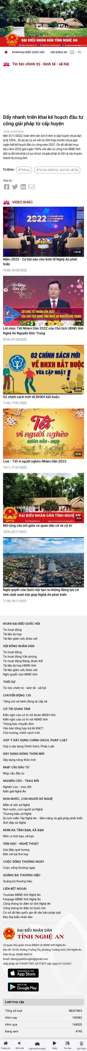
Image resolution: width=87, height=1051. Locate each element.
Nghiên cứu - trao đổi (17, 787)
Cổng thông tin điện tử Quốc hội (24, 908)
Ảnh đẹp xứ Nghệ (14, 823)
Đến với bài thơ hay (15, 854)
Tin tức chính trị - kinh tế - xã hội (40, 64)
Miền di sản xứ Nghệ (16, 805)
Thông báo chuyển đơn (18, 724)
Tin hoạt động (12, 630)
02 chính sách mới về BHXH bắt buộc (31, 397)
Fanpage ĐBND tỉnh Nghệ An (22, 899)
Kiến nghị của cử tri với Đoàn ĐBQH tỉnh (29, 715)
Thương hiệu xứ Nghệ (17, 814)
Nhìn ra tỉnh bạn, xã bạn (18, 836)
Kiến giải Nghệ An (14, 791)
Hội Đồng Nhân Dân (64, 52)
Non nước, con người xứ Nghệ (23, 809)
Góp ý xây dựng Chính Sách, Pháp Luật (28, 746)
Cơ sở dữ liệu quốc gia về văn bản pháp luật (32, 912)
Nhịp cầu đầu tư (13, 773)
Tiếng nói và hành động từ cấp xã (25, 701)
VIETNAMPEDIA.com (74, 996)
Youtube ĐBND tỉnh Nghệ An (22, 895)
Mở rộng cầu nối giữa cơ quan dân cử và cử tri (37, 525)
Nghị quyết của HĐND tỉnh (20, 674)
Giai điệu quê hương (16, 850)
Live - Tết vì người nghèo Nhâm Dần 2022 (34, 461)
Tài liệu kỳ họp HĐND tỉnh (19, 665)
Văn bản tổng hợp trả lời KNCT (23, 728)
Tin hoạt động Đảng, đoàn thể (23, 661)
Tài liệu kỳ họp (12, 634)
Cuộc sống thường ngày (19, 868)
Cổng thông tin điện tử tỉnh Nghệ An (27, 904)
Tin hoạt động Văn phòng (20, 656)
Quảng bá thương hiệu (17, 881)
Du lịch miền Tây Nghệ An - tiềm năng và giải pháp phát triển (43, 818)
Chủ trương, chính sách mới (21, 733)
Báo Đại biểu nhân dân (18, 917)
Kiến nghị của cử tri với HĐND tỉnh (25, 719)
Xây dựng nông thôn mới (19, 760)
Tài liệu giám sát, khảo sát (20, 638)
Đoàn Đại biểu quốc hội (28, 52)
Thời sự (25, 170)
